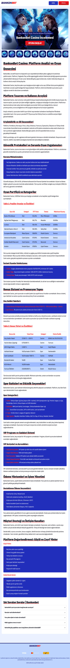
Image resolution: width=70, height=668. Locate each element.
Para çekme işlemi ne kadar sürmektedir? (15, 617)
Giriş (53, 3)
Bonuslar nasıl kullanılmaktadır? (13, 612)
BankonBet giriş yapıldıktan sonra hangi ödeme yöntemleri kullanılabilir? (23, 628)
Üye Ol (64, 3)
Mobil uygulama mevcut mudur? (13, 622)
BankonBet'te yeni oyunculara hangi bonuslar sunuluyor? (19, 607)
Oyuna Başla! (35, 43)
